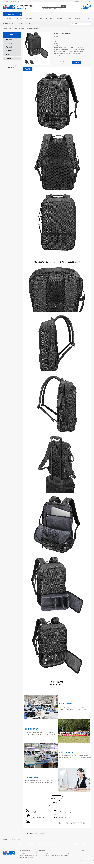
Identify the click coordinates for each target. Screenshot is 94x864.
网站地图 (88, 1)
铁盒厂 (19, 839)
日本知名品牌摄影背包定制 (32, 28)
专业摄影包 (21, 28)
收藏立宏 (77, 1)
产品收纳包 (59, 18)
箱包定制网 (12, 839)
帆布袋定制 (17, 23)
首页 (10, 28)
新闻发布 (77, 18)
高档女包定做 (48, 8)
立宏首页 (9, 18)
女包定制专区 (24, 23)
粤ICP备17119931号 (42, 850)
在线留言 (82, 1)
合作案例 (68, 18)
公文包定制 (30, 23)
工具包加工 (60, 8)
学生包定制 (39, 18)
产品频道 (15, 28)
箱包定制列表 (11, 14)
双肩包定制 (49, 18)
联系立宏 (86, 18)
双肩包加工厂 (54, 8)
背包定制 (44, 8)
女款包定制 (29, 18)
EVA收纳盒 (19, 18)
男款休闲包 (9, 54)
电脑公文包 (9, 58)
